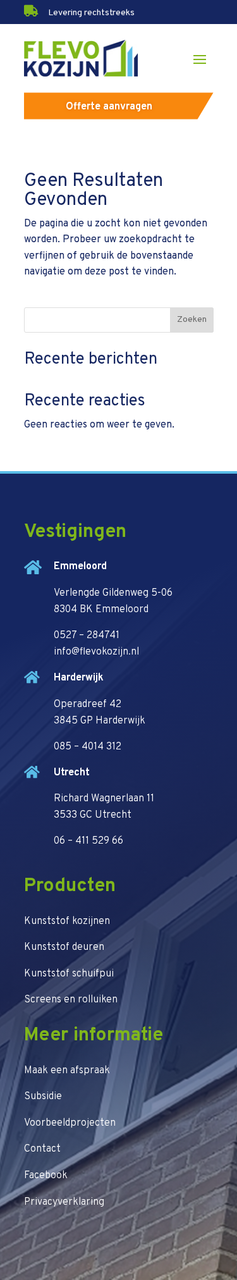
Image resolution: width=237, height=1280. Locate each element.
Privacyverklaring (64, 1202)
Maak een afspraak (67, 1070)
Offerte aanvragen (109, 107)
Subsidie (43, 1096)
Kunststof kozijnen (67, 921)
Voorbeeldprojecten (70, 1123)
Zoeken (192, 319)
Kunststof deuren (64, 947)
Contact (42, 1149)
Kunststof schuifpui (69, 974)
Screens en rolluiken (71, 1000)
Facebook (46, 1175)
